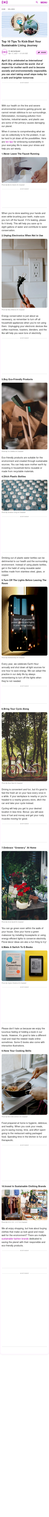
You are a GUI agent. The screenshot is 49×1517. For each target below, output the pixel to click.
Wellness (11, 9)
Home (3, 9)
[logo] (5, 2)
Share (43, 52)
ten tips (9, 141)
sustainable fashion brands (15, 1238)
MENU (44, 2)
